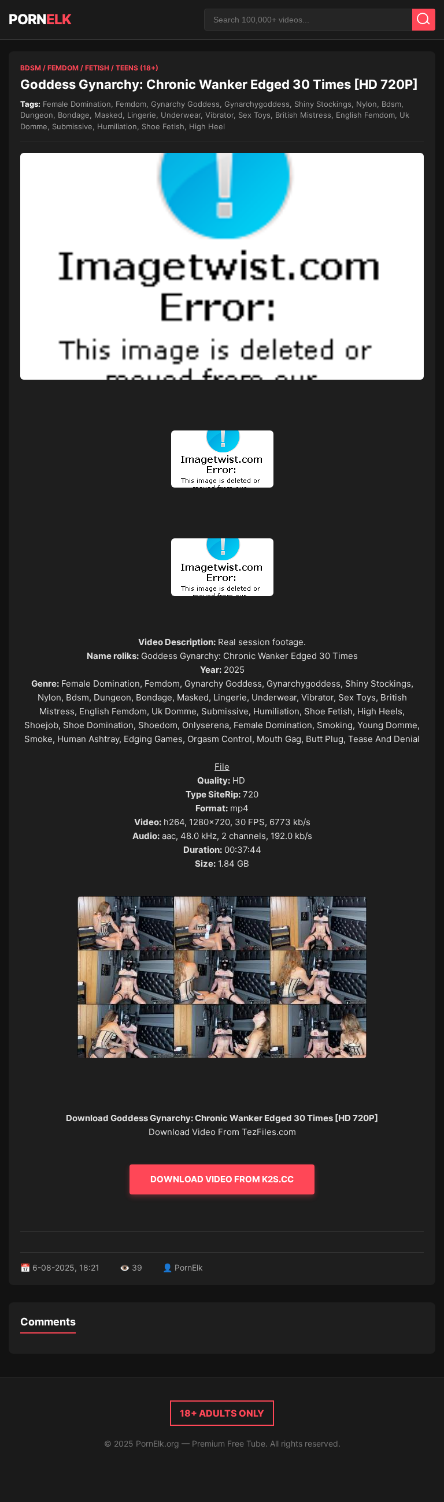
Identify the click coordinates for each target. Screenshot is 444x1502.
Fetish (97, 67)
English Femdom (365, 114)
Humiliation (117, 126)
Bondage (74, 114)
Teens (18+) (137, 67)
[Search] (423, 20)
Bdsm (391, 103)
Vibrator (219, 114)
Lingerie (141, 114)
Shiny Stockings (323, 103)
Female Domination (77, 103)
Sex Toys (254, 114)
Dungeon (36, 114)
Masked (108, 114)
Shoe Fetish (163, 126)
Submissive (72, 126)
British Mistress (303, 114)
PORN (40, 19)
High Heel (207, 126)
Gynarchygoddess (257, 103)
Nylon (366, 103)
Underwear (181, 114)
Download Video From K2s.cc (222, 1179)
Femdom (63, 67)
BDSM (30, 67)
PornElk (189, 1267)
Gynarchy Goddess (185, 103)
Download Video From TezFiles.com (222, 1131)
